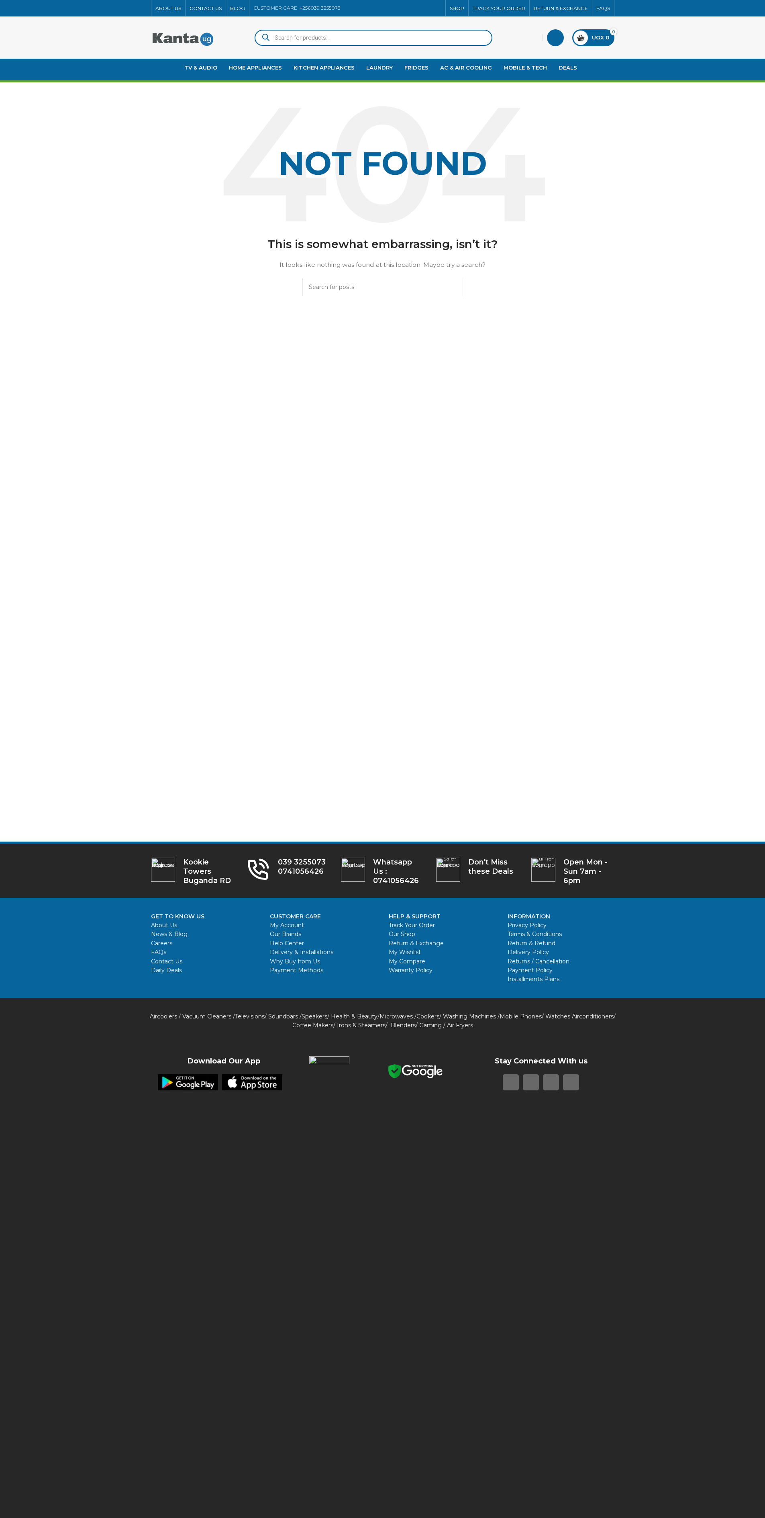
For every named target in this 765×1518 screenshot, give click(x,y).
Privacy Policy (527, 925)
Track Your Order (412, 925)
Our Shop (402, 934)
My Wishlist (405, 952)
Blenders (403, 1025)
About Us (164, 925)
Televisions (250, 1016)
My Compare (407, 961)
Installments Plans (533, 979)
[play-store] (188, 1082)
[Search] (454, 287)
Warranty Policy (410, 970)
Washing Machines (469, 1016)
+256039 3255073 (320, 8)
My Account (287, 925)
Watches (557, 1016)
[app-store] (252, 1082)
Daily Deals (166, 970)
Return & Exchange (416, 943)
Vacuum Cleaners (206, 1016)
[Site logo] (183, 37)
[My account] (555, 38)
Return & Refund (532, 943)
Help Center (287, 943)
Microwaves (396, 1016)
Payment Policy (530, 970)
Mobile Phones (521, 1016)
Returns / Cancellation (538, 961)
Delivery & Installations (301, 952)
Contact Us (166, 961)
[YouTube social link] (417, 8)
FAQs (158, 952)
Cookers (427, 1016)
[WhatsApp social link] (427, 8)
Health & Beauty (354, 1016)
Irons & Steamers (361, 1025)
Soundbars (283, 1016)
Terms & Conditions (535, 934)
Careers (161, 943)
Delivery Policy (528, 952)
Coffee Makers (312, 1025)
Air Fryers (460, 1025)
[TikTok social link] (436, 8)
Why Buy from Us (295, 961)
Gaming (430, 1025)
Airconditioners (593, 1016)
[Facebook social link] (388, 8)
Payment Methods (296, 970)
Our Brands (285, 934)
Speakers (314, 1016)
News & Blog (169, 934)
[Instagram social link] (407, 8)
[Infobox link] (382, 872)
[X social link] (398, 8)
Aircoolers (163, 1016)
